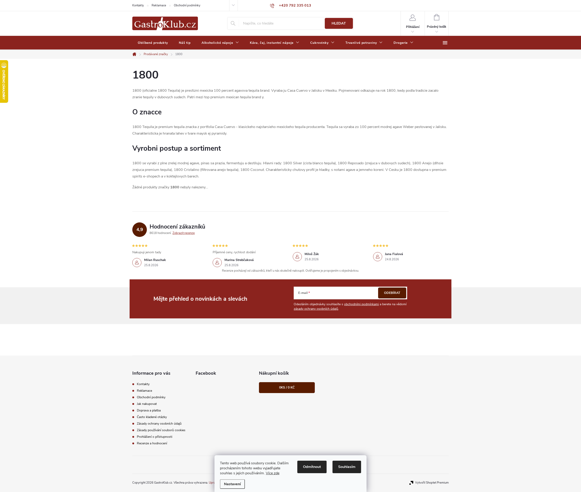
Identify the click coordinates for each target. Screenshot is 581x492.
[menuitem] (152, 43)
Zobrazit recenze (183, 233)
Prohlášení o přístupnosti (154, 437)
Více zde (272, 473)
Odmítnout (312, 466)
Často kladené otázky (152, 417)
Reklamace (159, 5)
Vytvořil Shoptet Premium (432, 483)
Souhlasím (346, 466)
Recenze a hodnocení (152, 443)
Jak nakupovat (147, 404)
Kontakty (138, 5)
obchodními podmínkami (361, 304)
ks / (287, 387)
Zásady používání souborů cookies (161, 430)
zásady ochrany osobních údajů (316, 309)
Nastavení (232, 484)
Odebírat (392, 293)
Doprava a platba (149, 410)
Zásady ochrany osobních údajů (159, 423)
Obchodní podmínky (187, 5)
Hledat (339, 23)
